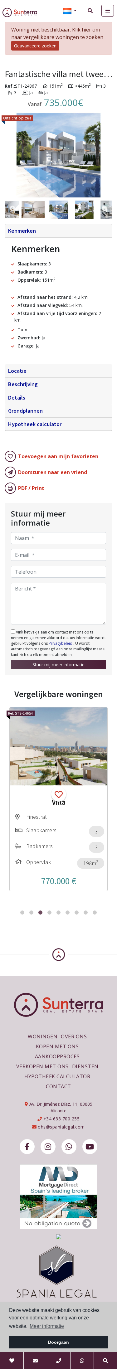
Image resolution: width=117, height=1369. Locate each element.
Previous (12, 155)
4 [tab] (49, 912)
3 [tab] (40, 912)
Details (16, 397)
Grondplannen (25, 410)
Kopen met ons (57, 1046)
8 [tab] (86, 912)
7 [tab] (77, 912)
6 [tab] (68, 912)
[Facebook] (27, 1146)
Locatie (17, 370)
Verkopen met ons (42, 1066)
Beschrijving (23, 384)
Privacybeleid (61, 643)
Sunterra (24, 12)
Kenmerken (22, 230)
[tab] (58, 231)
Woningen (42, 1036)
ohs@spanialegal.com (61, 1127)
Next (104, 155)
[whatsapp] (68, 1146)
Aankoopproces (57, 1056)
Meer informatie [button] (47, 1326)
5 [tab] (58, 912)
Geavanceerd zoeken (35, 46)
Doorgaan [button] (58, 1342)
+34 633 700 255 (61, 1119)
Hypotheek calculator (34, 424)
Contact (58, 1086)
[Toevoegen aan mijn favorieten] (58, 794)
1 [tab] (22, 912)
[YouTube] (89, 1146)
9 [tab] (95, 912)
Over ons (74, 1036)
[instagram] (48, 1146)
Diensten (85, 1066)
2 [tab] (31, 912)
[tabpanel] (58, 799)
